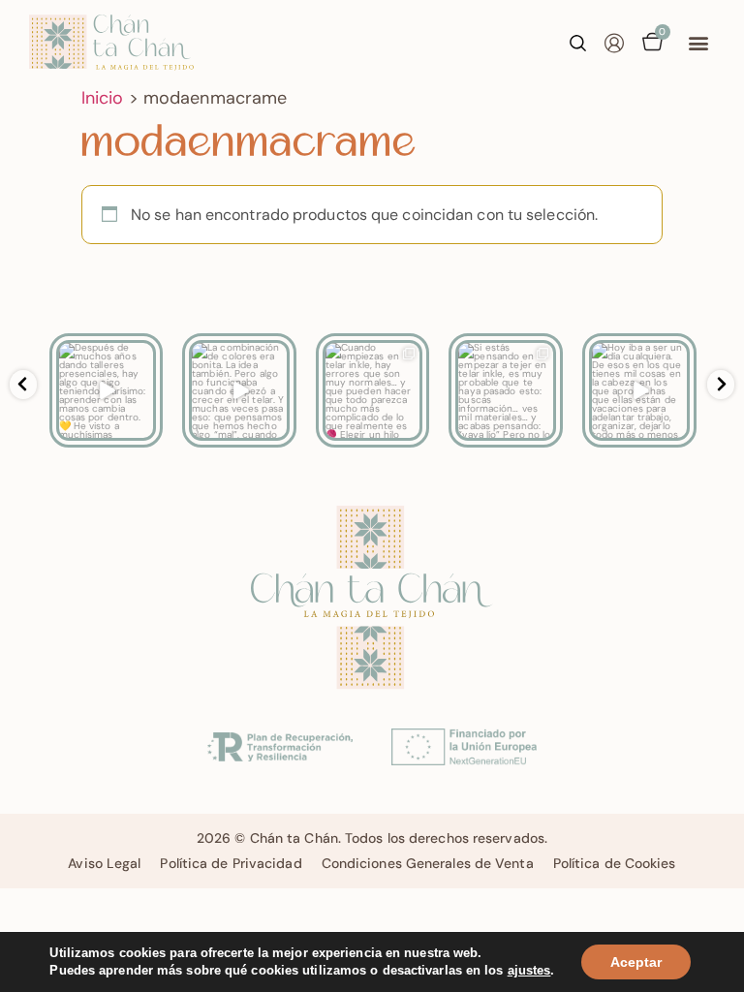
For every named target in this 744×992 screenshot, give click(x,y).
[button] (699, 43)
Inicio (102, 97)
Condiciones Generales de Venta (428, 863)
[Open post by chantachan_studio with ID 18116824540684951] (239, 390)
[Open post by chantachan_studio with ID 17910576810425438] (639, 390)
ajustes (529, 970)
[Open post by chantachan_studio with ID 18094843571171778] (373, 390)
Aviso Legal (104, 863)
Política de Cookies (614, 863)
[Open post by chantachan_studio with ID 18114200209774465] (505, 390)
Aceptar (636, 962)
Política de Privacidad (230, 863)
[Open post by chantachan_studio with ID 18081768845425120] (106, 390)
